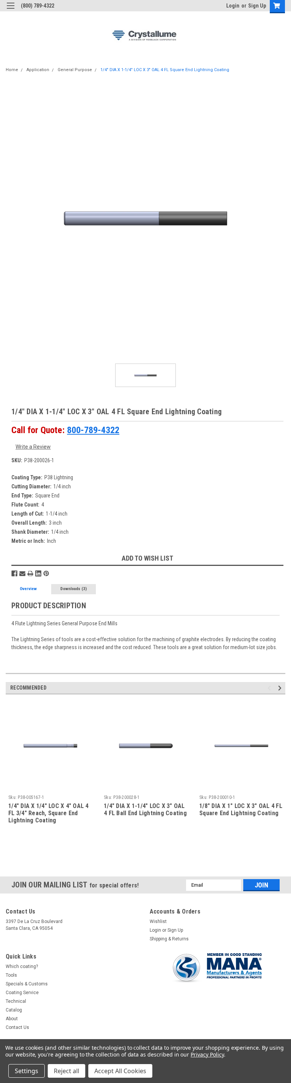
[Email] (22, 573)
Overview (28, 588)
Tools (11, 975)
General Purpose (75, 69)
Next (281, 688)
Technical (16, 1001)
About (12, 1018)
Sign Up (257, 6)
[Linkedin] (38, 573)
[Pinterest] (46, 573)
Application (38, 69)
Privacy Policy (207, 1054)
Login (232, 6)
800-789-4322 (93, 430)
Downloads (73, 588)
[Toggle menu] (10, 10)
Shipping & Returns (169, 939)
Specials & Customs (27, 984)
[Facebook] (14, 573)
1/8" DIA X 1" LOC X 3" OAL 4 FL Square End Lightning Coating (240, 809)
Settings (26, 1071)
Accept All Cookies (120, 1071)
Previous (270, 688)
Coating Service (22, 992)
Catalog (14, 1010)
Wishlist (158, 921)
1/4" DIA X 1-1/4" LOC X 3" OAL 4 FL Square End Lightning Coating (164, 69)
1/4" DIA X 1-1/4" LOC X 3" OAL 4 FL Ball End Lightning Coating (145, 809)
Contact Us (17, 1027)
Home (12, 69)
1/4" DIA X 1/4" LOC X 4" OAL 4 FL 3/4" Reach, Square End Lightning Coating (48, 813)
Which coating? (22, 966)
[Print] (30, 573)
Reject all (66, 1071)
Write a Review (33, 447)
